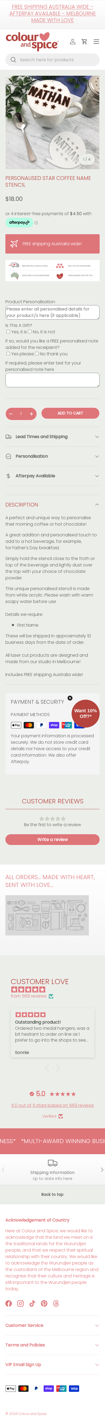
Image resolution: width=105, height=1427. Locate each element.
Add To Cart (70, 413)
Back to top (52, 1194)
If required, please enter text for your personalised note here (43, 366)
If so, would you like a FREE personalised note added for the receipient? (51, 344)
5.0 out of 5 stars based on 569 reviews (52, 1105)
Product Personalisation (30, 302)
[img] (55, 989)
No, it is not (44, 332)
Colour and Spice (33, 1413)
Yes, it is (19, 332)
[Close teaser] (70, 698)
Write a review (52, 839)
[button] (48, 1067)
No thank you (54, 354)
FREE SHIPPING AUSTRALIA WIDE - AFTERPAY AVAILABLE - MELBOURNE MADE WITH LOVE (52, 13)
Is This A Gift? (18, 325)
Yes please (22, 354)
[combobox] (52, 59)
